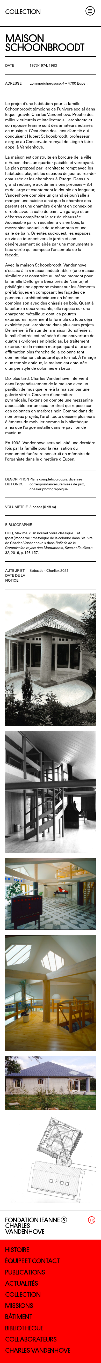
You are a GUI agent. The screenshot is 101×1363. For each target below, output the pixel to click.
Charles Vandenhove (37, 1350)
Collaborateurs (31, 1339)
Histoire (17, 1249)
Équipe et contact (32, 1260)
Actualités (21, 1283)
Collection (23, 1294)
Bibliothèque (24, 1328)
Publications (25, 1272)
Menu (90, 11)
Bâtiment (18, 1316)
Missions (19, 1305)
